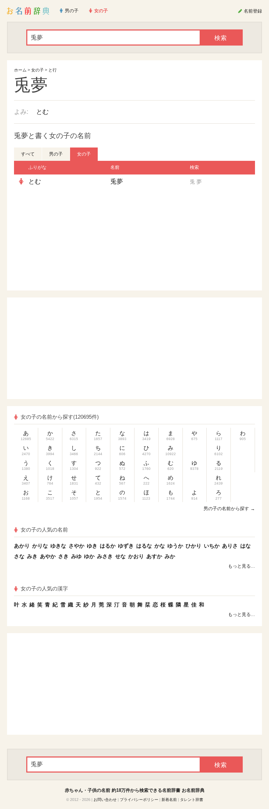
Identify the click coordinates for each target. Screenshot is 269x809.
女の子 (37, 70)
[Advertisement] (78, 239)
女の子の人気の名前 (44, 530)
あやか (48, 556)
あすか (154, 556)
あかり (22, 546)
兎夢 (116, 181)
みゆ (76, 556)
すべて (28, 154)
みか (170, 556)
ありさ (230, 546)
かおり (136, 556)
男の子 (56, 154)
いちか (212, 546)
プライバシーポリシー (139, 799)
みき (32, 556)
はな (245, 546)
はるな (144, 546)
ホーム (20, 70)
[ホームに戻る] (28, 11)
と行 (52, 70)
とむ (42, 111)
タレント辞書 (191, 799)
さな (19, 556)
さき (63, 556)
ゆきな (58, 546)
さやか (76, 546)
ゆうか (175, 546)
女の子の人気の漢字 (44, 588)
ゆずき (126, 546)
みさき (105, 556)
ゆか (89, 556)
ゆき (92, 546)
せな (120, 556)
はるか (108, 546)
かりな (40, 546)
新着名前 (169, 799)
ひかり (193, 546)
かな (159, 546)
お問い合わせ (105, 799)
